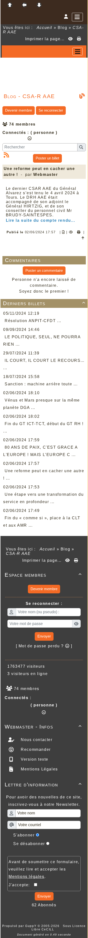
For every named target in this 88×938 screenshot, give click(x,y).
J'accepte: (21, 885)
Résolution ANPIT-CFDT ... (33, 321)
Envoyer (44, 636)
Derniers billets (44, 303)
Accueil (44, 28)
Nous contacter (36, 740)
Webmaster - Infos (43, 727)
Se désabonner (29, 844)
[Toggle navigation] (77, 51)
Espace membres (43, 575)
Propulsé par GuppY (19, 926)
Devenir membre (18, 110)
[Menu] (77, 17)
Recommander (35, 749)
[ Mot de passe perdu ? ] (44, 646)
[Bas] (39, 4)
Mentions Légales (39, 769)
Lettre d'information (43, 785)
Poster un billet (47, 158)
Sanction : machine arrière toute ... (41, 384)
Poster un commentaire (44, 270)
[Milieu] (24, 4)
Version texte (34, 759)
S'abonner (23, 835)
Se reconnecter (51, 110)
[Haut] (9, 4)
